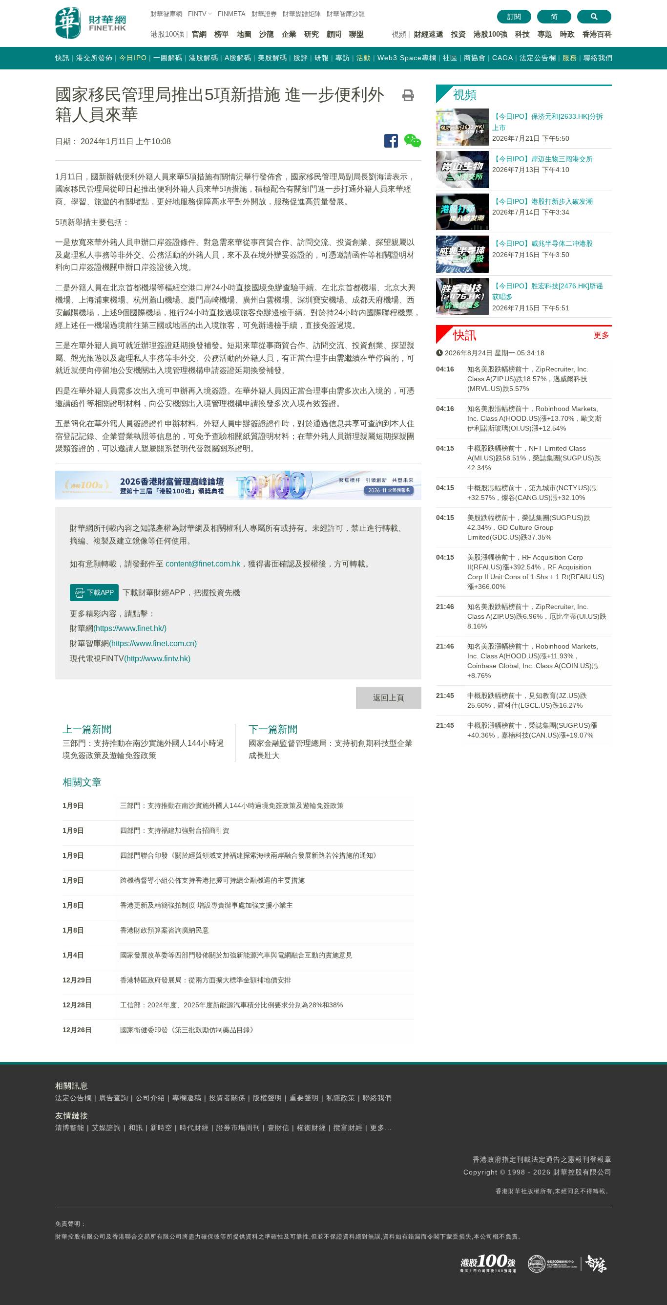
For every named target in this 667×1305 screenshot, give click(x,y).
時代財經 (194, 1127)
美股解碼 (272, 58)
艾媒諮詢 (106, 1127)
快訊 (62, 58)
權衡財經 (311, 1127)
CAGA (502, 58)
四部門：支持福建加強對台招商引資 (174, 830)
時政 (567, 34)
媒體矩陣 (302, 14)
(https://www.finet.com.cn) (153, 643)
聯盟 (356, 34)
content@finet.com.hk (203, 564)
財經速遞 (428, 34)
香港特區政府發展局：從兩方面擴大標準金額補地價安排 (205, 980)
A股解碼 (238, 58)
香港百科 (597, 34)
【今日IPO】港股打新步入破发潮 (542, 201)
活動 (363, 58)
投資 (458, 34)
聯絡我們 (598, 58)
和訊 (135, 1127)
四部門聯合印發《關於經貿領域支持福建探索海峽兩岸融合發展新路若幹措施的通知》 (250, 855)
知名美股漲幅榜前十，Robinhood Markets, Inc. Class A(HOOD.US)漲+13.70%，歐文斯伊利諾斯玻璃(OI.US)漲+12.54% (534, 418)
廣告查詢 (113, 1098)
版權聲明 (267, 1098)
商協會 (475, 58)
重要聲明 (304, 1098)
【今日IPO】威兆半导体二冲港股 (542, 243)
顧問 (334, 34)
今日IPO (133, 58)
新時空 (161, 1127)
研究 (311, 34)
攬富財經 (348, 1127)
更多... (381, 1127)
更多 (601, 335)
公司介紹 (150, 1098)
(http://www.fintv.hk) (157, 658)
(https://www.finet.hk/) (130, 628)
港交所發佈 (94, 58)
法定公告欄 (538, 58)
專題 (545, 34)
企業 (289, 34)
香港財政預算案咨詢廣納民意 (164, 930)
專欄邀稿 (187, 1098)
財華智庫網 (166, 14)
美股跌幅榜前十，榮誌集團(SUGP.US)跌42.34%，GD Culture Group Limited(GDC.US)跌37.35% (528, 527)
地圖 (244, 34)
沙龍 (266, 34)
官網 (199, 34)
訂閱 (514, 17)
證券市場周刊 (238, 1127)
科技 (522, 34)
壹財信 (279, 1127)
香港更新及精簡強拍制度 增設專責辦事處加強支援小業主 (206, 905)
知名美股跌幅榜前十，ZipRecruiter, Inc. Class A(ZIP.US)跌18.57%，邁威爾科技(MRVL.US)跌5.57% (527, 378)
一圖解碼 (168, 58)
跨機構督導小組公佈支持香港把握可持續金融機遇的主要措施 (212, 880)
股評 (300, 58)
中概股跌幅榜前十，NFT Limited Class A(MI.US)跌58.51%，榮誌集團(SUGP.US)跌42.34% (534, 458)
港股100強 (490, 34)
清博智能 (69, 1127)
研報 (321, 58)
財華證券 (264, 14)
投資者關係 (227, 1098)
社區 (450, 58)
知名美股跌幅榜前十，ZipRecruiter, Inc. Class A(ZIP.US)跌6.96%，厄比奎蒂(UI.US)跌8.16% (536, 616)
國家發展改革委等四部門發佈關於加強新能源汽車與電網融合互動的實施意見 (236, 955)
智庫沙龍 (346, 14)
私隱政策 (340, 1098)
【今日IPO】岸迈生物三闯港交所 (542, 159)
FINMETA (232, 14)
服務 (570, 58)
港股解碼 (203, 58)
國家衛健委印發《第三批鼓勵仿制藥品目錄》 (188, 1030)
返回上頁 (388, 698)
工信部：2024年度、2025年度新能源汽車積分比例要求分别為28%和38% (231, 1005)
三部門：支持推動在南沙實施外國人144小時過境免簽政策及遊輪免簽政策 (232, 805)
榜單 (221, 34)
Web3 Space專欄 (407, 58)
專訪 (342, 58)
